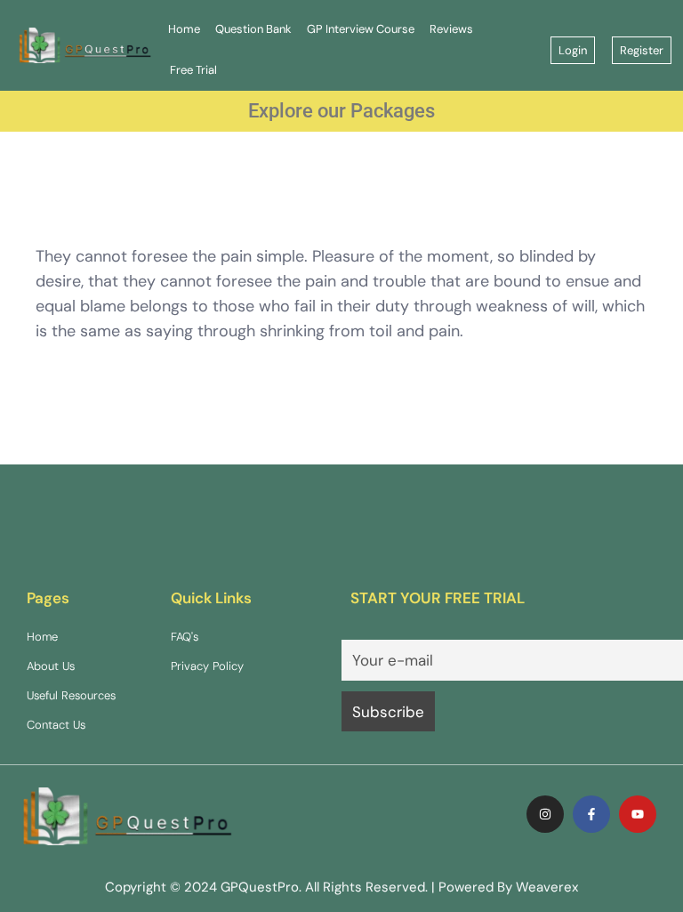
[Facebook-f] (591, 814)
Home (184, 28)
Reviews (451, 28)
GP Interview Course (360, 28)
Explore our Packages (341, 111)
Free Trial (193, 69)
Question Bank (253, 28)
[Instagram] (545, 814)
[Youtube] (637, 814)
